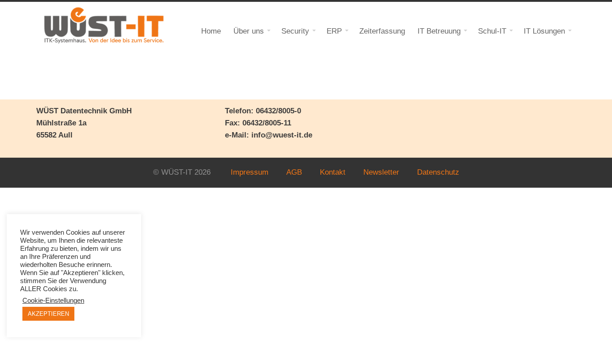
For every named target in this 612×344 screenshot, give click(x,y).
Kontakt (332, 172)
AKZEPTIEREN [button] (48, 313)
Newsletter (381, 172)
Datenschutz (438, 172)
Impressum (249, 172)
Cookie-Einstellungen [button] (53, 300)
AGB (294, 172)
